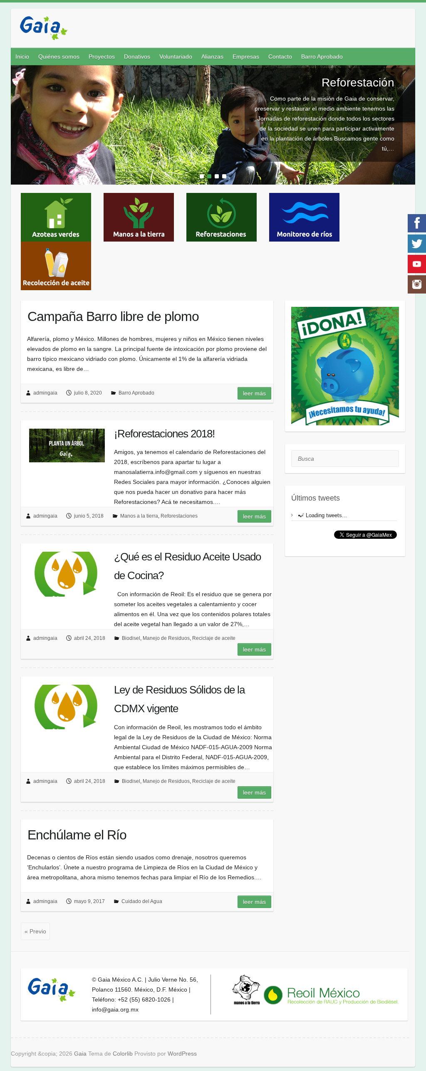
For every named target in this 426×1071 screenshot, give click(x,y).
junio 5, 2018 (89, 516)
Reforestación (358, 82)
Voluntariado (175, 56)
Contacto (280, 56)
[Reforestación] (213, 70)
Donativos (137, 56)
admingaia (45, 393)
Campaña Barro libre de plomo (113, 316)
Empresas (246, 56)
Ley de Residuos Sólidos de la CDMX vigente (179, 699)
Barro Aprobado (322, 56)
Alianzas (212, 56)
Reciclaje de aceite (213, 638)
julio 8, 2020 (88, 393)
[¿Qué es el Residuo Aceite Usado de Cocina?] (67, 574)
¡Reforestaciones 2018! (164, 433)
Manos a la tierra (139, 516)
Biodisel (131, 638)
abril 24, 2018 (89, 638)
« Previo (35, 931)
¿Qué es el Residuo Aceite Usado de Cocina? (187, 566)
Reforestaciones (179, 516)
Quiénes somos (58, 56)
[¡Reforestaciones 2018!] (67, 445)
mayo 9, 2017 (89, 901)
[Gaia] (43, 29)
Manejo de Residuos (166, 638)
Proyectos (102, 56)
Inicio (22, 56)
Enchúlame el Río (76, 834)
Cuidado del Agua (141, 901)
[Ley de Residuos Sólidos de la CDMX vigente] (67, 707)
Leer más (254, 393)
